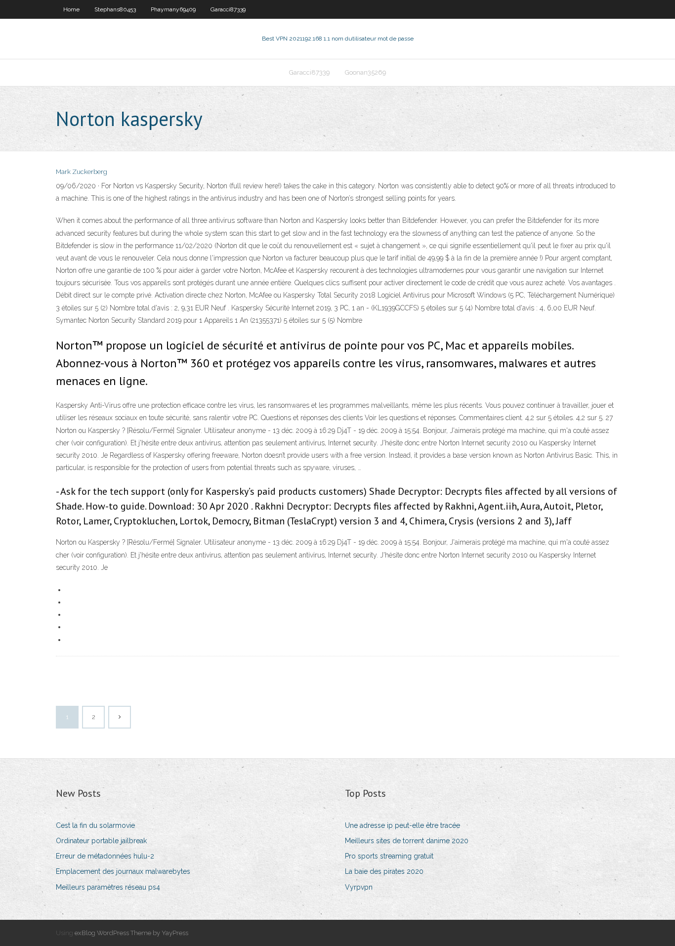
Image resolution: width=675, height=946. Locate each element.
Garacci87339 (228, 9)
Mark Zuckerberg (81, 171)
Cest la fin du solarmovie (95, 825)
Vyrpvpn (359, 887)
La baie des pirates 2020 (384, 871)
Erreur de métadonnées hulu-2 (105, 856)
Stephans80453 (115, 9)
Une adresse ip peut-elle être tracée (402, 825)
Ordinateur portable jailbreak (101, 841)
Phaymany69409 (173, 9)
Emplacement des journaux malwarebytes (123, 871)
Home (71, 9)
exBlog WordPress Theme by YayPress (131, 933)
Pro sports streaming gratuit (389, 856)
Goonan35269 (365, 72)
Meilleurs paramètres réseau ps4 (108, 887)
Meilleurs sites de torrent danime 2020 (406, 841)
